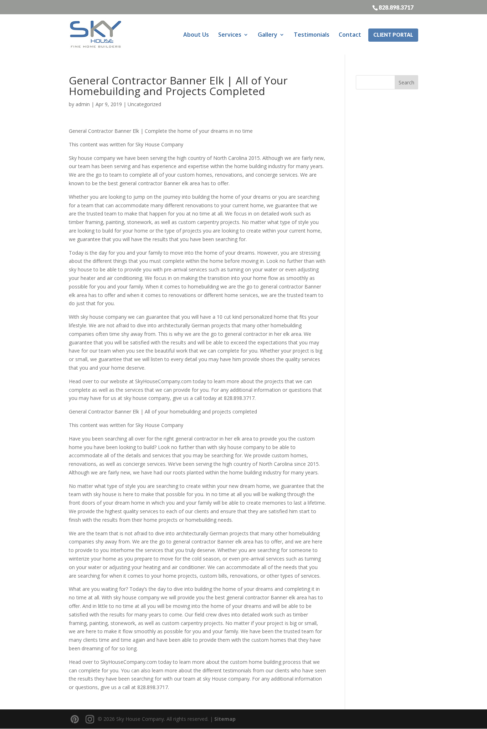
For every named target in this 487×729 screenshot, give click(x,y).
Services (229, 34)
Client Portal (393, 35)
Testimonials (311, 34)
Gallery (267, 34)
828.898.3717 (396, 7)
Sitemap (225, 718)
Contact (350, 34)
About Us (196, 34)
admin (83, 104)
